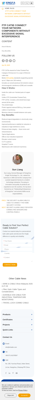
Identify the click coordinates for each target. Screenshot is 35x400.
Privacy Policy (22, 390)
